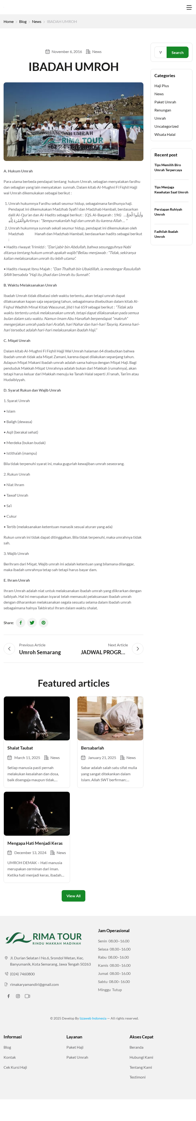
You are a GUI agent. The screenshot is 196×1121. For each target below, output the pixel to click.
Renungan (162, 110)
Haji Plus (161, 85)
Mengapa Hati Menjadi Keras (35, 843)
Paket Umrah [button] (77, 1057)
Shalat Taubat (20, 747)
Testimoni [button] (138, 1077)
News (36, 21)
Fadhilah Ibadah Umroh (166, 234)
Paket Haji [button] (74, 1047)
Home (9, 21)
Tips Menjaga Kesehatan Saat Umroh (171, 189)
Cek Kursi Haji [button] (15, 1067)
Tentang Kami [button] (141, 1067)
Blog (23, 21)
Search (178, 52)
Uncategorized (166, 126)
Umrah (160, 118)
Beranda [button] (136, 1047)
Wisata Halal (164, 134)
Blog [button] (7, 1047)
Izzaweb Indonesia (93, 1018)
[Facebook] (20, 622)
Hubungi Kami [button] (141, 1057)
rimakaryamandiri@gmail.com (34, 984)
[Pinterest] (43, 622)
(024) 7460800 (22, 974)
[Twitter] (32, 622)
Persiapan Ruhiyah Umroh (168, 211)
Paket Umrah (165, 102)
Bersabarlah (92, 747)
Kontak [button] (10, 1057)
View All (73, 895)
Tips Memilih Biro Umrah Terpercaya (168, 167)
